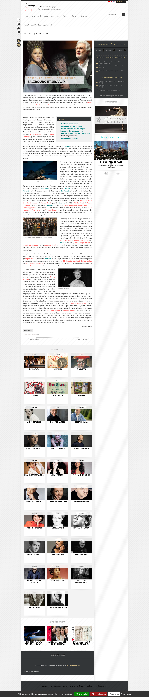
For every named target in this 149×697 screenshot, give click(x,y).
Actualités (33, 25)
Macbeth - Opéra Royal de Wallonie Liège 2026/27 (111, 67)
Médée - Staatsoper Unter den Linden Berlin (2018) (112, 82)
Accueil (26, 25)
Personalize (114, 694)
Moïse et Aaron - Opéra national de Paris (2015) (111, 86)
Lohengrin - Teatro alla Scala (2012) (109, 90)
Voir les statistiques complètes (111, 96)
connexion (120, 1)
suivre (120, 50)
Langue (19, 20)
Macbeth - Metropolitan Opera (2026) (111, 71)
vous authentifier (73, 665)
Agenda (19, 24)
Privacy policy (126, 694)
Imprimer (34, 334)
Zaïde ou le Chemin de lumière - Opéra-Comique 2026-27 (111, 62)
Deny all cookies (99, 694)
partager (99, 50)
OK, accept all (82, 694)
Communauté (19, 45)
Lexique (19, 28)
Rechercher (19, 32)
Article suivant (82, 339)
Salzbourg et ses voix (45, 25)
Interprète (28, 330)
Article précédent (33, 339)
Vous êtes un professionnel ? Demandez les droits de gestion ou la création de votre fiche (74, 685)
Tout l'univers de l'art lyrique (47, 7)
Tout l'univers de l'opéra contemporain (49, 9)
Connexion (19, 41)
